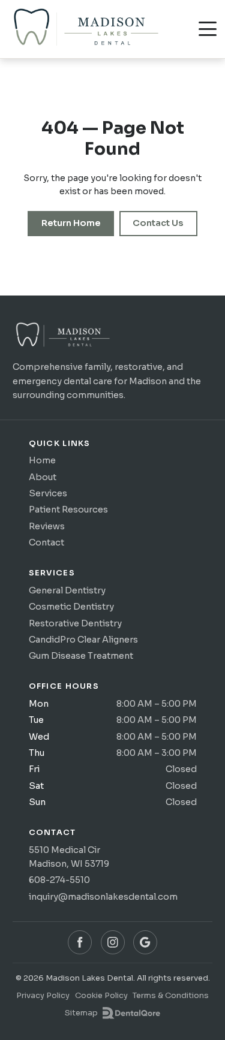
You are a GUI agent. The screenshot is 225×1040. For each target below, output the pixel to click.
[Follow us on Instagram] (113, 942)
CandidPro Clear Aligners (83, 639)
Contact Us (158, 223)
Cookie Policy (101, 995)
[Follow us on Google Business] (145, 942)
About (42, 477)
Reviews (47, 526)
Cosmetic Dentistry (71, 606)
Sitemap (81, 1013)
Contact (46, 542)
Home (42, 460)
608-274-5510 (59, 880)
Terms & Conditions (171, 995)
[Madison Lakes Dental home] (85, 29)
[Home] (63, 337)
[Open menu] (208, 29)
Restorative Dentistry (75, 623)
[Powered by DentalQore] (131, 1013)
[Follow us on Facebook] (80, 942)
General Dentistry (67, 590)
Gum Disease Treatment (81, 655)
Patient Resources (68, 509)
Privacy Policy (43, 995)
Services (48, 493)
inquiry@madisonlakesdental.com (103, 896)
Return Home (71, 223)
